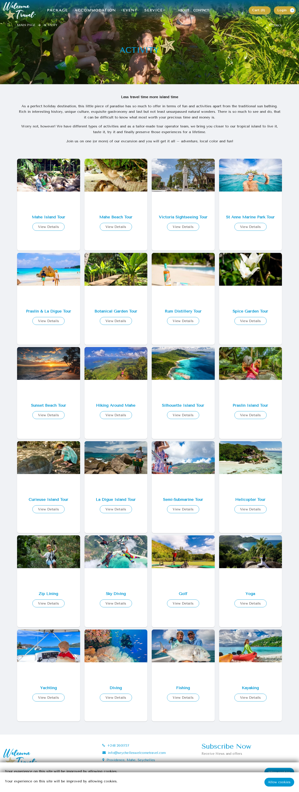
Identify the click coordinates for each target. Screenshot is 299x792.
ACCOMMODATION (95, 10)
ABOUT (183, 10)
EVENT (130, 10)
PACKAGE (57, 10)
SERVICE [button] (153, 10)
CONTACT (201, 10)
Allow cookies (279, 782)
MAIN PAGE (26, 32)
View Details (48, 233)
